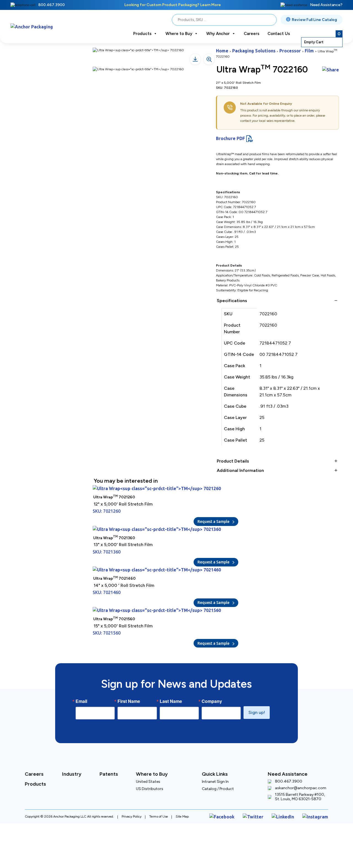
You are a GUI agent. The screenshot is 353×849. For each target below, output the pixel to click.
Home (221, 50)
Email (81, 681)
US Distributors (149, 769)
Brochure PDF (228, 131)
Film (292, 50)
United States (148, 761)
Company (212, 681)
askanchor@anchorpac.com (300, 768)
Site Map (182, 795)
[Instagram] (317, 795)
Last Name (171, 681)
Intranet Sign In (215, 761)
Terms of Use (158, 795)
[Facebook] (234, 795)
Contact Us (279, 33)
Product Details (233, 454)
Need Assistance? (326, 4)
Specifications (232, 293)
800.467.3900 (51, 4)
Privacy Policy (131, 795)
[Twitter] (262, 795)
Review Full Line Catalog (314, 19)
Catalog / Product (218, 769)
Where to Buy (178, 33)
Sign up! (256, 692)
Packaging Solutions (246, 50)
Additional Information (240, 463)
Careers (251, 33)
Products (142, 33)
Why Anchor (218, 33)
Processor (276, 50)
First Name (128, 681)
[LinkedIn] (288, 795)
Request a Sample (213, 511)
